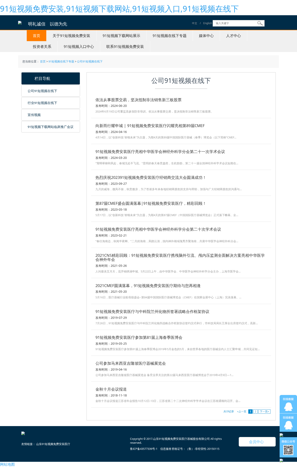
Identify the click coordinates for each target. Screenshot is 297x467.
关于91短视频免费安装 (71, 35)
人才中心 (233, 35)
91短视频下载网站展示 (121, 35)
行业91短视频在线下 (42, 103)
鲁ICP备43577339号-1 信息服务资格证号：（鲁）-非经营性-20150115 (174, 449)
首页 (36, 35)
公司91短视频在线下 (90, 61)
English (207, 23)
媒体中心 (206, 35)
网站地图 (7, 464)
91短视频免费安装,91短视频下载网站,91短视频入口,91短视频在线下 (119, 8)
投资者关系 (42, 46)
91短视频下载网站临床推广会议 (50, 126)
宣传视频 (34, 115)
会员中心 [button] (254, 441)
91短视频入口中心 (79, 46)
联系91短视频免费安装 (125, 46)
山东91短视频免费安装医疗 (53, 444)
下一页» (264, 411)
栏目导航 (40, 78)
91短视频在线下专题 (170, 35)
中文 (194, 23)
